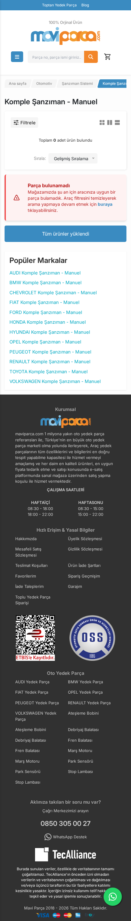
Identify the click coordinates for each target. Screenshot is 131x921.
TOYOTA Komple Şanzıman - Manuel (48, 371)
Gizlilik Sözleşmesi (85, 549)
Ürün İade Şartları (84, 565)
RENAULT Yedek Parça (89, 702)
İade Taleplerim (29, 586)
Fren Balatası (80, 740)
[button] (17, 56)
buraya (105, 204)
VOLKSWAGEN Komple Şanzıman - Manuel (55, 381)
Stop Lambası (80, 771)
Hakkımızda (26, 538)
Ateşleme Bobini (83, 713)
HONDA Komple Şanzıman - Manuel (47, 322)
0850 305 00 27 (65, 823)
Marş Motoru (80, 750)
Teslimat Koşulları (31, 565)
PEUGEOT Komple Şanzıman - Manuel (50, 352)
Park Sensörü (80, 761)
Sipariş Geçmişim (84, 576)
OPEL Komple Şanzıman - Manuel (45, 342)
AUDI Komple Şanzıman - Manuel (45, 273)
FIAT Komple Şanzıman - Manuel (44, 302)
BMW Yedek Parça (85, 681)
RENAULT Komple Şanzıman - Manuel (49, 361)
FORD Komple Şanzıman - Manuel (45, 312)
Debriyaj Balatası (83, 729)
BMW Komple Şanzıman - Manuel (45, 282)
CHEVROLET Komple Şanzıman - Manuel (53, 292)
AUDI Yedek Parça (32, 681)
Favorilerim (25, 576)
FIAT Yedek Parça (31, 692)
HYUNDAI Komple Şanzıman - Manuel (49, 332)
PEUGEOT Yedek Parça (37, 702)
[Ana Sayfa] (65, 36)
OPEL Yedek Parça (85, 692)
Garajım (75, 586)
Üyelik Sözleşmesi (85, 538)
